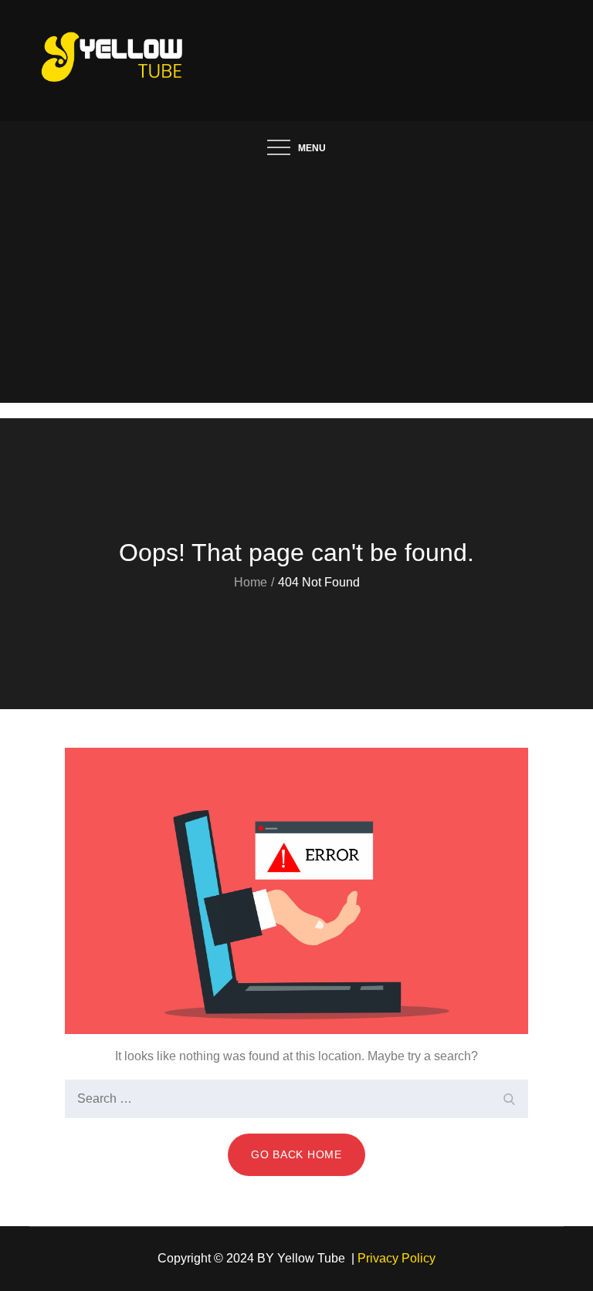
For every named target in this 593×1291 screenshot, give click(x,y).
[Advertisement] (296, 287)
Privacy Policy (396, 1258)
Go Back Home (296, 1154)
